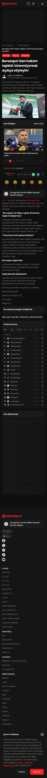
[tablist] (23, 330)
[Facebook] (38, 174)
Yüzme (4, 707)
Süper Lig (6, 572)
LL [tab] (30, 330)
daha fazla (38, 123)
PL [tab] (25, 330)
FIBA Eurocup (7, 648)
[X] (42, 174)
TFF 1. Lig (5, 577)
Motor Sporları (8, 686)
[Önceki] (6, 161)
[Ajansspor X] (3, 545)
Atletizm (5, 690)
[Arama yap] (28, 3)
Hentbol (5, 678)
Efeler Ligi (6, 665)
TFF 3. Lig (5, 585)
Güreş (4, 682)
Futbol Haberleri (23, 45)
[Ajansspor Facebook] (3, 540)
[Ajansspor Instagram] (3, 550)
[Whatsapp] (33, 174)
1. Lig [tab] (11, 330)
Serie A (5, 602)
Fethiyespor (25, 55)
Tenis (4, 703)
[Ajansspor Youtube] (3, 559)
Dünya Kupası (7, 627)
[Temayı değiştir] (41, 3)
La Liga (5, 597)
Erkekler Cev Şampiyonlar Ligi (14, 661)
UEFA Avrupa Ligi (8, 610)
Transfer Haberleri (10, 623)
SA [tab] (36, 330)
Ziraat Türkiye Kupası (10, 618)
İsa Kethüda (18, 75)
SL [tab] (5, 330)
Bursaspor (6, 55)
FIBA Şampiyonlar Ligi (10, 644)
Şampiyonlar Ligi (9, 606)
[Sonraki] (41, 161)
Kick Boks (6, 699)
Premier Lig (6, 593)
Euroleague (7, 640)
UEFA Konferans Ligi (10, 614)
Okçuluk (5, 720)
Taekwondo (7, 724)
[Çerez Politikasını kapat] (42, 734)
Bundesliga (6, 589)
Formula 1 (6, 716)
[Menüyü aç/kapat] (33, 3)
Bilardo (5, 711)
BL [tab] (42, 330)
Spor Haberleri (7, 45)
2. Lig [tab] (19, 330)
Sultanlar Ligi (8, 669)
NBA (3, 635)
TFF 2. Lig (16, 55)
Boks (4, 695)
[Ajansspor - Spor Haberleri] (9, 3)
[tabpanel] (23, 369)
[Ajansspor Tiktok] (3, 554)
